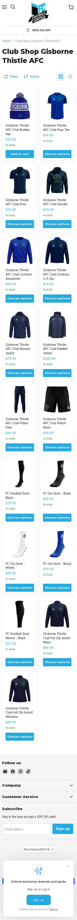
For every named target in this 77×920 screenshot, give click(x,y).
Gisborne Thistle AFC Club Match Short (54, 423)
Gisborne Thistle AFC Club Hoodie (55, 202)
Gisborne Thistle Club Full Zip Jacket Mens (56, 638)
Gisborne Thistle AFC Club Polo (17, 202)
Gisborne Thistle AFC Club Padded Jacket (55, 349)
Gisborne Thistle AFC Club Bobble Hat (18, 129)
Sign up (63, 829)
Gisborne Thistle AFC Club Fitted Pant (17, 423)
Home (6, 41)
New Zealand (37, 849)
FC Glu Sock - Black (57, 493)
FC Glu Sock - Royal (57, 563)
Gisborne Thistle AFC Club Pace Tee (56, 127)
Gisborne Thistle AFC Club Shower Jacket (18, 349)
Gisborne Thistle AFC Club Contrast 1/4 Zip (56, 274)
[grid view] (60, 76)
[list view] (70, 76)
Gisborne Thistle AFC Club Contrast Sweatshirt (19, 274)
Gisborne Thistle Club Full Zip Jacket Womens (19, 712)
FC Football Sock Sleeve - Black (17, 636)
